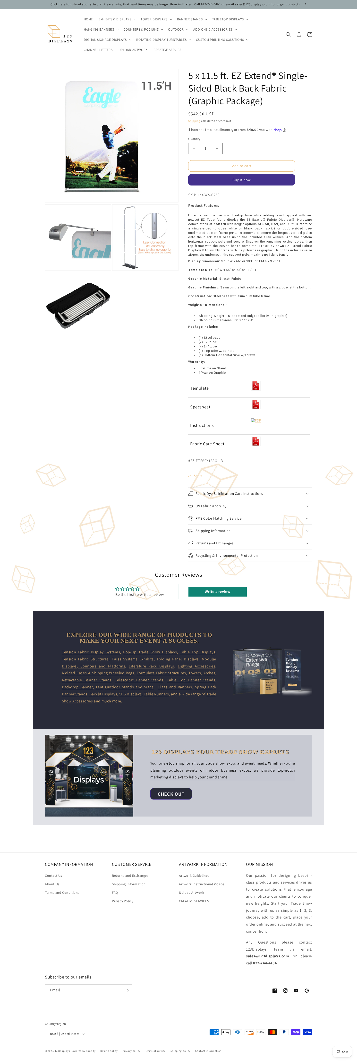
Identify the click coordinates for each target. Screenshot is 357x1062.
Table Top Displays (197, 652)
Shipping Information (129, 884)
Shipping (194, 121)
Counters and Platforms (101, 666)
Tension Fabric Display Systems (91, 652)
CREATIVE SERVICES (194, 901)
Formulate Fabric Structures (161, 672)
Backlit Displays (103, 694)
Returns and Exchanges (130, 875)
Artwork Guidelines (194, 875)
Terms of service (155, 1051)
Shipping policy (180, 1051)
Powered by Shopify (83, 1051)
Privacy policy (131, 1051)
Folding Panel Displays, (179, 659)
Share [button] (198, 475)
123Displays (62, 1051)
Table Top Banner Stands (191, 680)
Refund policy (109, 1051)
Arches (209, 672)
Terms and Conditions (62, 892)
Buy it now (241, 179)
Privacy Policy (122, 901)
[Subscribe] (126, 990)
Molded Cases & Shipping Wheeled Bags (98, 672)
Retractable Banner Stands (86, 680)
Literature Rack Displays (151, 666)
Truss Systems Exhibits (133, 659)
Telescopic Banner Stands (139, 680)
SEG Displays (130, 694)
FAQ (115, 892)
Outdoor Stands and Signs (129, 687)
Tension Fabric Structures (85, 659)
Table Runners (156, 694)
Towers (194, 672)
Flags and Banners (175, 687)
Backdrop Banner (77, 687)
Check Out (171, 794)
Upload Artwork (191, 892)
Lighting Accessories (196, 666)
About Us (52, 884)
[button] (117, 19)
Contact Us (53, 875)
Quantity (194, 139)
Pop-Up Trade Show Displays (150, 652)
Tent (99, 687)
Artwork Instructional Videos (201, 884)
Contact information (208, 1051)
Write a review (217, 591)
